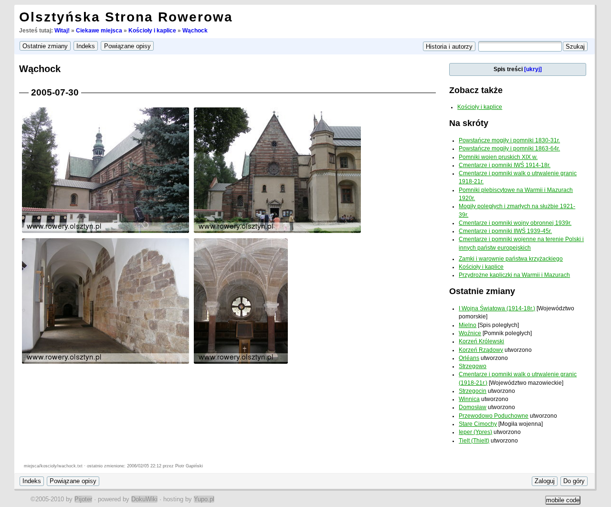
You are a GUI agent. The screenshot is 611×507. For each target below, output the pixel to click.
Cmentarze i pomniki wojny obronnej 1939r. (515, 223)
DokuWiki (144, 499)
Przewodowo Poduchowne (493, 416)
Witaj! (62, 30)
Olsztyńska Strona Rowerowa (126, 17)
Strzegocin (472, 391)
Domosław (472, 407)
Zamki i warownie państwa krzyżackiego (511, 259)
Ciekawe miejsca (99, 30)
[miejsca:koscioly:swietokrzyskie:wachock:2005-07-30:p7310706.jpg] (240, 363)
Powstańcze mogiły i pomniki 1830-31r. (509, 140)
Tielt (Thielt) (474, 441)
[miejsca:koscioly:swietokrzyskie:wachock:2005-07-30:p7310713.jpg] (277, 232)
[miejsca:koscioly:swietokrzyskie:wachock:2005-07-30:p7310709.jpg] (105, 232)
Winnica (469, 399)
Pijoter (83, 499)
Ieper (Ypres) (475, 432)
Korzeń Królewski (481, 341)
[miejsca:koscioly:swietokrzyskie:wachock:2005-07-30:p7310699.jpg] (105, 363)
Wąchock (195, 30)
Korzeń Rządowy (481, 350)
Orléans (469, 358)
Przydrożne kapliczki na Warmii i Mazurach (514, 275)
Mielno (467, 325)
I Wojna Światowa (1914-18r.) (497, 308)
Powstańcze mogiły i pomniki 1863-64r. (509, 148)
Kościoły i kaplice (152, 30)
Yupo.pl (204, 499)
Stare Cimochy (478, 424)
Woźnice (470, 333)
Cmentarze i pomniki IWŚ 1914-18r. (504, 165)
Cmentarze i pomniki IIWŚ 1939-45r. (505, 231)
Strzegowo (472, 366)
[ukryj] (533, 69)
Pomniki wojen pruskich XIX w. (498, 157)
